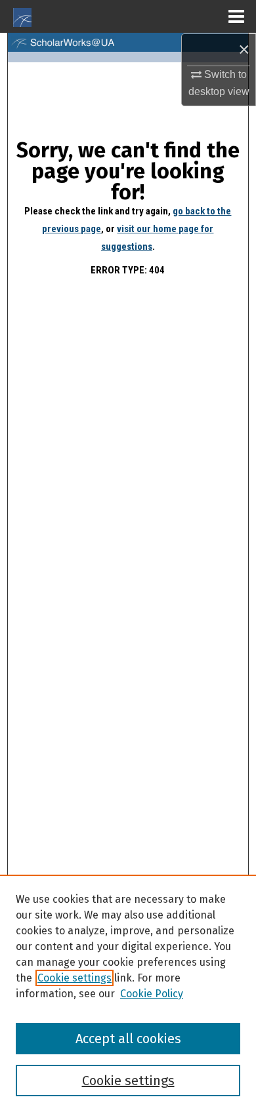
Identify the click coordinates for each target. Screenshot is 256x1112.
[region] (128, 993)
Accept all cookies (128, 1038)
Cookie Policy (151, 993)
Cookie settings (74, 978)
